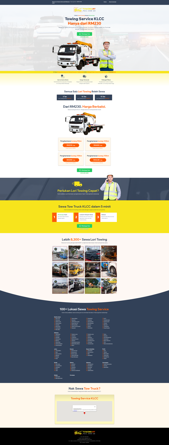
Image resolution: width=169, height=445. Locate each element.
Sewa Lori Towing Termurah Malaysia (61, 1)
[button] (112, 2)
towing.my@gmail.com (85, 438)
